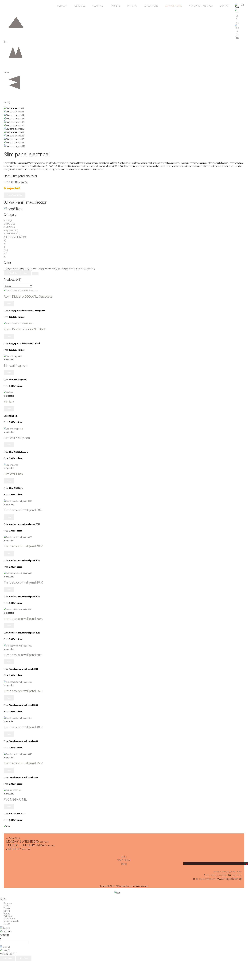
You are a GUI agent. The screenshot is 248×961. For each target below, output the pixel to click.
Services (80, 6)
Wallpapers (151, 6)
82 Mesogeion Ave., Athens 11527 (228, 872)
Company (62, 6)
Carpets (115, 6)
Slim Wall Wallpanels (17, 438)
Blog (124, 864)
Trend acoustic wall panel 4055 (23, 727)
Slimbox (9, 402)
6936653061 (237, 875)
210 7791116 (211, 875)
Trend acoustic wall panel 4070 (23, 546)
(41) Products (12, 273)
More (9, 303)
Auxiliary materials (201, 6)
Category (10, 214)
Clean (26, 273)
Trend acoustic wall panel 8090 (23, 510)
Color (7, 262)
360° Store (124, 860)
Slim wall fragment (16, 365)
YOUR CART (8, 954)
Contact (225, 6)
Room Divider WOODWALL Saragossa (28, 296)
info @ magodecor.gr (205, 879)
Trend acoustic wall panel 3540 (23, 763)
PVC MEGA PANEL (15, 799)
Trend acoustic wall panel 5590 (23, 691)
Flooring (97, 6)
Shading (132, 6)
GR (242, 5)
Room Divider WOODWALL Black (25, 329)
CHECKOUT (23, 958)
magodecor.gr (14, 8)
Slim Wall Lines (13, 474)
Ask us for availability (14, 195)
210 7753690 (222, 875)
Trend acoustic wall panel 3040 (23, 582)
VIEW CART (7, 958)
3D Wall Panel (173, 6)
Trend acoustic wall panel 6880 (23, 619)
